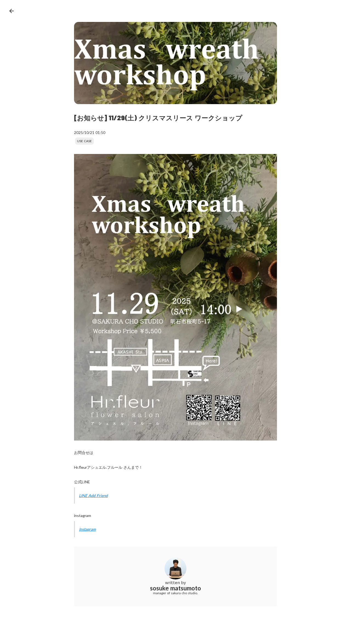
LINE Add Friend (93, 495)
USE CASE (84, 141)
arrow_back (11, 11)
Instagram (87, 529)
